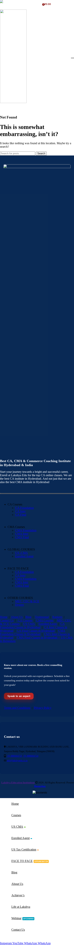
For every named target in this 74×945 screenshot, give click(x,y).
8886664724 (11, 5)
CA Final (20, 514)
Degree (19, 604)
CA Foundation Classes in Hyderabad (32, 625)
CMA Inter (21, 533)
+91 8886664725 (14, 756)
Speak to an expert (18, 696)
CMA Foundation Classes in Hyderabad (32, 632)
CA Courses (24, 620)
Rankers (57, 617)
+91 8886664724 (30, 756)
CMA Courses (44, 620)
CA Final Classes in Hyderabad (36, 630)
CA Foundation (24, 507)
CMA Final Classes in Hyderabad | (39, 637)
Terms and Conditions (17, 707)
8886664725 (23, 3)
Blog (28, 617)
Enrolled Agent (24, 556)
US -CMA (21, 552)
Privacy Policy (42, 707)
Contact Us (6, 620)
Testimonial (42, 617)
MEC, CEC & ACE (27, 601)
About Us (17, 617)
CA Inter (20, 511)
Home (3, 617)
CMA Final (22, 537)
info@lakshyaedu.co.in (17, 760)
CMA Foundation (25, 530)
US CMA (29, 623)
